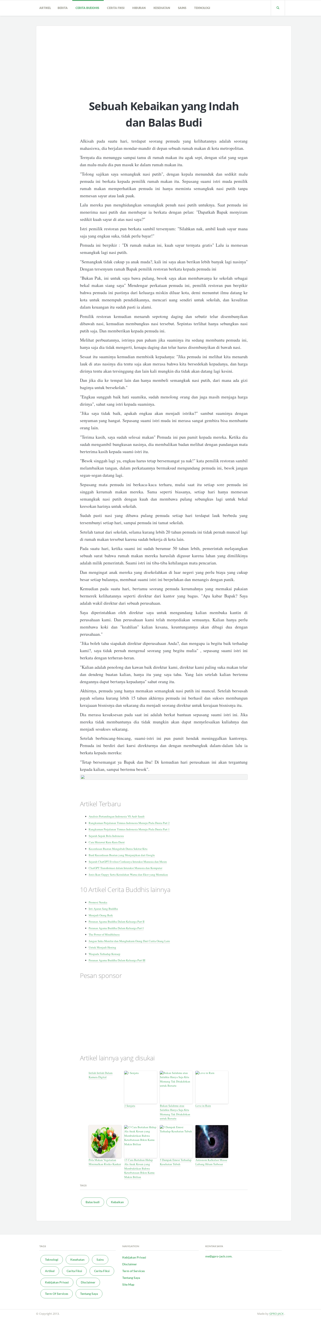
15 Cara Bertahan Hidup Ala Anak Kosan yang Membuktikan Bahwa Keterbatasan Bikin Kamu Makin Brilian (139, 1168)
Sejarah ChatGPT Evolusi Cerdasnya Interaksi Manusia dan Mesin (128, 862)
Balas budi (93, 1202)
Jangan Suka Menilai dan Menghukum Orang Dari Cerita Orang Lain (129, 941)
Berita (63, 8)
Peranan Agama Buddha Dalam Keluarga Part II (116, 921)
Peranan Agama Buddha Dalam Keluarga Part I (116, 928)
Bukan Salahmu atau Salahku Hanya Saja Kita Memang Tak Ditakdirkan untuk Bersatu (175, 1112)
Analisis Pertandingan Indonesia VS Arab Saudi (117, 816)
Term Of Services (56, 1293)
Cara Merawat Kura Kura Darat (107, 842)
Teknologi (202, 8)
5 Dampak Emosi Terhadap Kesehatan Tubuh (176, 1162)
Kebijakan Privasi (57, 1282)
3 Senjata (129, 1106)
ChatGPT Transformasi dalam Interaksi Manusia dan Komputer (125, 868)
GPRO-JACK (276, 1314)
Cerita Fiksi (116, 8)
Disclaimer (88, 1282)
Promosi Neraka (98, 902)
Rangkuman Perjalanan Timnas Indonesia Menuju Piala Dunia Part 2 (129, 823)
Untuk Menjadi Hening (102, 947)
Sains (183, 8)
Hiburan (139, 8)
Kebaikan (117, 1202)
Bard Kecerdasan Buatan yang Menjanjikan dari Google (122, 855)
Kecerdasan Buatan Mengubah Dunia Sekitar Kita (118, 849)
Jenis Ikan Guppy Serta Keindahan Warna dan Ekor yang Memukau (128, 874)
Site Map (128, 1284)
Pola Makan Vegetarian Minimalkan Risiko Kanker (105, 1162)
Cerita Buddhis (88, 8)
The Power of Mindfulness (104, 934)
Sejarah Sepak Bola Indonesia (106, 836)
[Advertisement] (164, 58)
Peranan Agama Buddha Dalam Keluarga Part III (117, 960)
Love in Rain (203, 1106)
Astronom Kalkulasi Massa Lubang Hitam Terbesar (211, 1162)
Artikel (45, 8)
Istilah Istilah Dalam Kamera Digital (100, 1075)
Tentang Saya (89, 1293)
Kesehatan (162, 8)
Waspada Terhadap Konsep (104, 954)
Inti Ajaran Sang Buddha (103, 909)
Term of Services (133, 1271)
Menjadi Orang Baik (101, 915)
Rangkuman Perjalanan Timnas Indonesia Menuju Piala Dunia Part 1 (129, 829)
